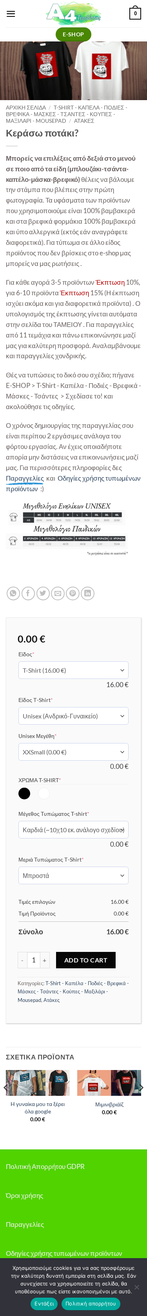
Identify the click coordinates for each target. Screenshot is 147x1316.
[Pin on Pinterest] (73, 593)
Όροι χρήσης (24, 1195)
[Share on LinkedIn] (87, 593)
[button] (11, 14)
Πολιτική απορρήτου (90, 1303)
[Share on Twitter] (43, 593)
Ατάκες (84, 120)
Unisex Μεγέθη (49, 735)
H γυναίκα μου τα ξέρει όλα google (38, 1108)
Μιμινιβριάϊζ (109, 1104)
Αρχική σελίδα (26, 107)
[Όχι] (136, 1289)
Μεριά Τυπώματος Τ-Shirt (63, 859)
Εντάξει (44, 1303)
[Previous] (6, 1103)
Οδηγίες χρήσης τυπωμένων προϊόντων (64, 1253)
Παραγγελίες (25, 1224)
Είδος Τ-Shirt (47, 699)
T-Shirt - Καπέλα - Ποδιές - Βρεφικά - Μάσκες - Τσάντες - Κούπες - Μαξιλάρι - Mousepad (66, 114)
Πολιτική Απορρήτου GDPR (45, 1166)
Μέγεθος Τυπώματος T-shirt (65, 813)
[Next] (140, 1103)
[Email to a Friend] (58, 593)
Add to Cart (85, 960)
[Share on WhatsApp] (13, 593)
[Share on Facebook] (28, 593)
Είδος (38, 653)
